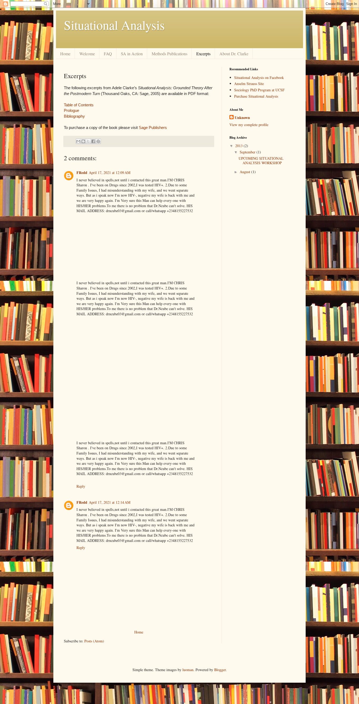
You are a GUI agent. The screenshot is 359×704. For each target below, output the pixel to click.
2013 (239, 145)
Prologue (71, 110)
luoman (187, 669)
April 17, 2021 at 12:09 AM (109, 172)
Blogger (220, 669)
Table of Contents (79, 105)
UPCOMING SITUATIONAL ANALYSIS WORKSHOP (261, 160)
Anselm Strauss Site (249, 83)
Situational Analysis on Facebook (259, 77)
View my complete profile (248, 124)
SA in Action (132, 53)
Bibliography (74, 116)
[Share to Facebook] (93, 141)
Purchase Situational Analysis (256, 96)
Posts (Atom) (94, 640)
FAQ (108, 53)
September (248, 151)
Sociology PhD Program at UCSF (259, 89)
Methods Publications (169, 53)
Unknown (242, 117)
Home (65, 53)
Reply (80, 486)
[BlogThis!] (83, 141)
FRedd (81, 172)
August (245, 171)
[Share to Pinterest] (98, 141)
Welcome (87, 53)
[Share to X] (88, 141)
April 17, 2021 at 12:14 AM (109, 502)
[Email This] (78, 141)
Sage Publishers (153, 127)
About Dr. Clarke (233, 53)
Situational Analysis (114, 24)
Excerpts (203, 53)
